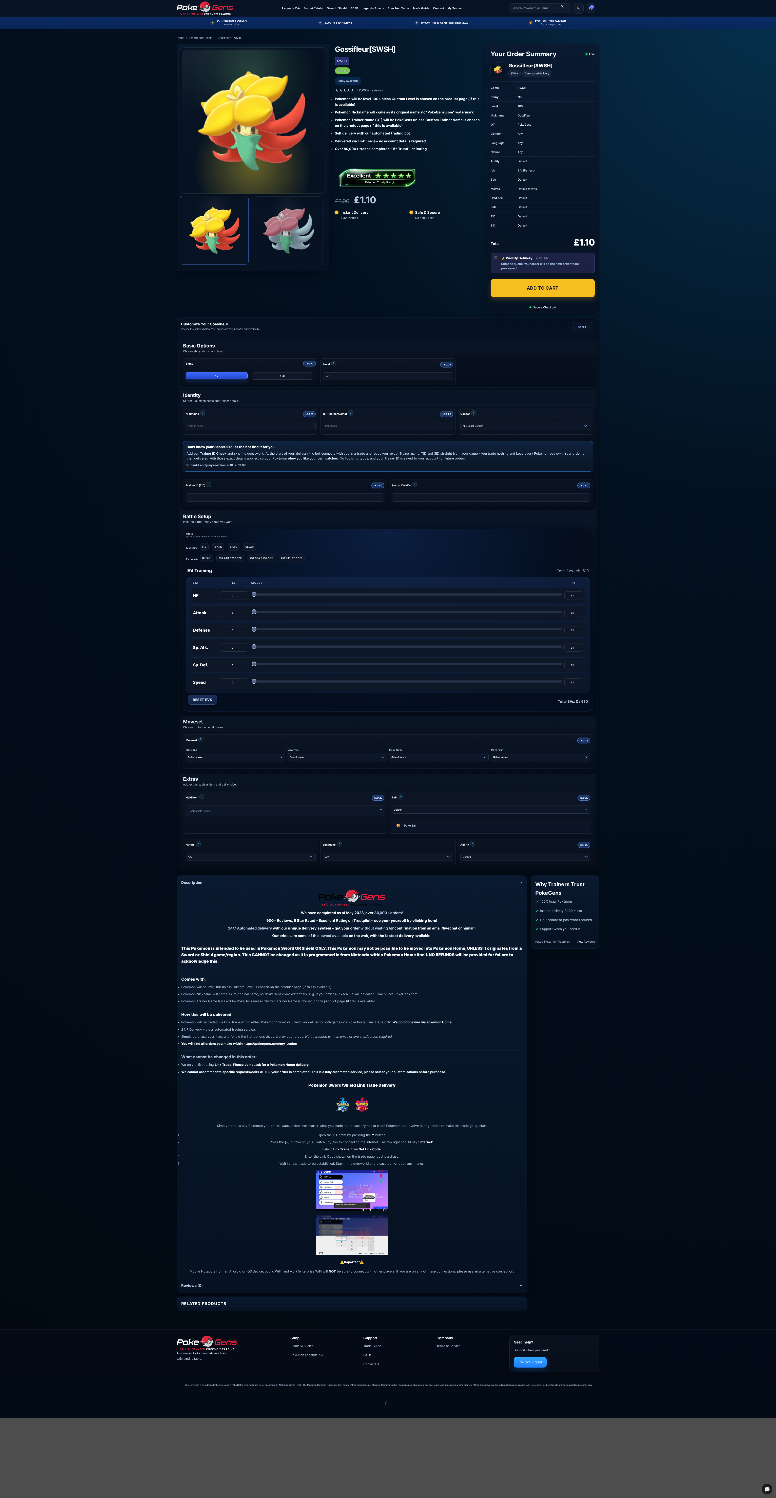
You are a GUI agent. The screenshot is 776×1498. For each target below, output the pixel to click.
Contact (438, 8)
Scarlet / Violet (313, 8)
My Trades (455, 8)
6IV (204, 546)
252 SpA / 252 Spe (261, 558)
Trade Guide (421, 8)
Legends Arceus (373, 8)
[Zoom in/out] (4, 1394)
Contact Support (530, 1362)
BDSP (354, 8)
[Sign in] (578, 8)
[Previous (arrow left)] (4, 1411)
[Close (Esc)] (39, 1394)
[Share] (28, 1394)
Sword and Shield (201, 37)
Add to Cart (543, 288)
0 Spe (233, 546)
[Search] (562, 6)
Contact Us (371, 1364)
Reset (582, 327)
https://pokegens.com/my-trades (270, 1044)
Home (180, 37)
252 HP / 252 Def (292, 558)
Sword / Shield (337, 8)
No (216, 375)
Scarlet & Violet (301, 1346)
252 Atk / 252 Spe (230, 558)
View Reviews (586, 941)
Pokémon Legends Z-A (307, 1355)
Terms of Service (448, 1346)
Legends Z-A (291, 8)
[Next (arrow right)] (16, 1411)
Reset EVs (202, 700)
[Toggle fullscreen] (16, 1394)
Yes (282, 375)
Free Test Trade (398, 8)
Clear (249, 546)
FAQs (367, 1355)
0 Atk (218, 546)
